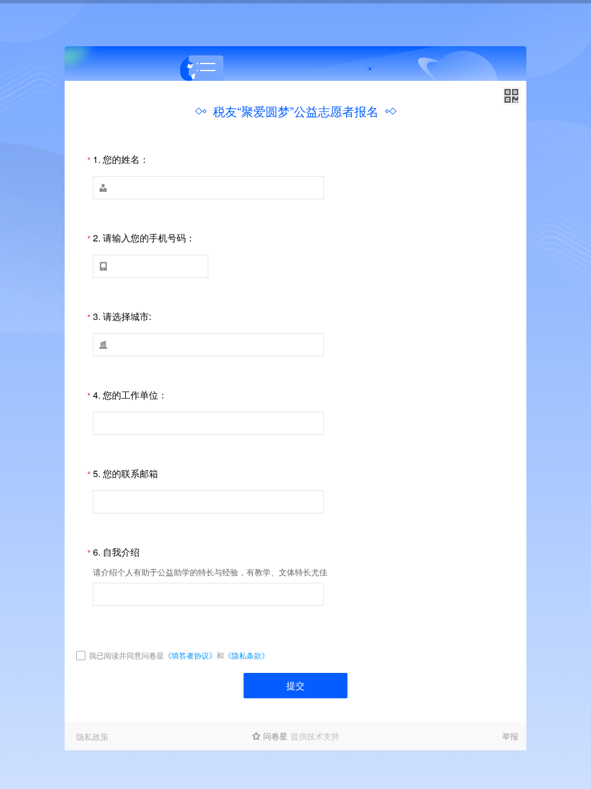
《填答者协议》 (190, 655)
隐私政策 (92, 736)
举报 (510, 736)
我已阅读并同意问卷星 (126, 655)
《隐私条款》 (246, 655)
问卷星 (275, 736)
